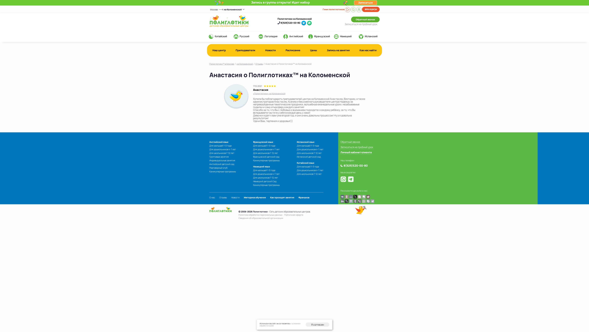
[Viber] (359, 201)
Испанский (371, 36)
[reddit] (368, 197)
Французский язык (263, 141)
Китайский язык (305, 162)
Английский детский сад (221, 164)
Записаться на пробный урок (357, 147)
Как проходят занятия (282, 197)
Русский (244, 36)
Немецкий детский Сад (264, 181)
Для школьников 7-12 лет (221, 153)
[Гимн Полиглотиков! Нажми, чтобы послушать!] (347, 9)
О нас (212, 197)
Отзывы (259, 63)
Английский (296, 36)
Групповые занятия (219, 156)
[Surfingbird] (351, 201)
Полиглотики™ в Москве (221, 63)
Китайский (221, 36)
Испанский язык (305, 141)
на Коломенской (245, 63)
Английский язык (218, 141)
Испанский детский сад (309, 156)
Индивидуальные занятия (222, 160)
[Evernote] (364, 197)
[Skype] (368, 201)
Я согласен (317, 324)
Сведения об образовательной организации (261, 218)
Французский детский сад (266, 156)
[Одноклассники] (346, 197)
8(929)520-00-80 (290, 22)
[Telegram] (372, 201)
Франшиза (371, 9)
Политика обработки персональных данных (260, 214)
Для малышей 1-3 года (220, 145)
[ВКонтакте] (342, 197)
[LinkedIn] (342, 201)
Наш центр (219, 50)
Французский (322, 36)
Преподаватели (245, 50)
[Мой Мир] (351, 197)
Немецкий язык (261, 166)
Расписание (293, 50)
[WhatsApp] (364, 201)
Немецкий (346, 36)
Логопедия (270, 36)
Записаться (361, 24)
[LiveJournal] (346, 201)
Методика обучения (255, 197)
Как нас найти (368, 50)
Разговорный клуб (218, 167)
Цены (313, 50)
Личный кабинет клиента (356, 152)
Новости (270, 50)
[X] (355, 197)
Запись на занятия (338, 50)
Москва (214, 9)
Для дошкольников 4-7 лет (222, 149)
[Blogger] (359, 197)
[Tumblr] (355, 201)
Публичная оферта (293, 214)
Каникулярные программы (222, 171)
